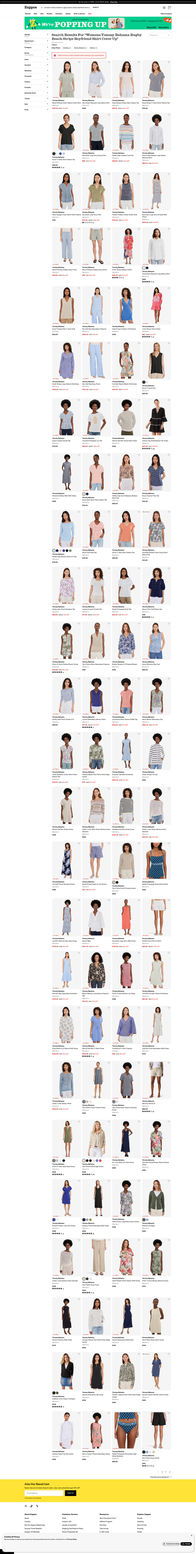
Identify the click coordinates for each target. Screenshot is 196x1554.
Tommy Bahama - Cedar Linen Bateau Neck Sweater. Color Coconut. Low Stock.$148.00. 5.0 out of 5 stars (66, 1266)
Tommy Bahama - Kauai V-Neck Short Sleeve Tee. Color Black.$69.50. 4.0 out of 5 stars (66, 141)
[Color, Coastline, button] (147, 268)
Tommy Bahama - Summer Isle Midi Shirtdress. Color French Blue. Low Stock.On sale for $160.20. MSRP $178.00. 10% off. (126, 757)
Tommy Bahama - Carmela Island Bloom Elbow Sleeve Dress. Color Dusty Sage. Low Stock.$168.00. (156, 1148)
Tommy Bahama (79, 48)
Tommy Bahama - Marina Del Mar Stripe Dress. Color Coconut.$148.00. (66, 812)
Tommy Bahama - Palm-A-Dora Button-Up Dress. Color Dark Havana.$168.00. (126, 976)
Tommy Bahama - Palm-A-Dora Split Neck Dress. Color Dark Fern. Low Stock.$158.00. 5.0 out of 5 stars (66, 1148)
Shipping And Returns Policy (72, 1528)
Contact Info (66, 1521)
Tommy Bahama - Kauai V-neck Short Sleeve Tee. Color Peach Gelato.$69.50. (126, 536)
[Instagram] (25, 1506)
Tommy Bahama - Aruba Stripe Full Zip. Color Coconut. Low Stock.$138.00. (156, 757)
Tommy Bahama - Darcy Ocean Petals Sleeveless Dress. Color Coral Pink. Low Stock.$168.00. (96, 1439)
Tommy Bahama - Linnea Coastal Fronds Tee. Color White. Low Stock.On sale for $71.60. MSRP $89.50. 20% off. (96, 592)
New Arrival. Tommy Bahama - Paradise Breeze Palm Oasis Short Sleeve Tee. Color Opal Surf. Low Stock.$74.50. (156, 536)
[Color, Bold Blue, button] (63, 550)
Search (96, 7)
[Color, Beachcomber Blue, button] (63, 153)
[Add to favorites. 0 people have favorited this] (79, 62)
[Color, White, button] (57, 153)
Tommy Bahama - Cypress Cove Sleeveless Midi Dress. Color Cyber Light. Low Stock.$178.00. (156, 1032)
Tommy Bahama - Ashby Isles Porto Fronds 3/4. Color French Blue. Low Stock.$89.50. (66, 703)
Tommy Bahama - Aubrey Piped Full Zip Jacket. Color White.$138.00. (66, 1439)
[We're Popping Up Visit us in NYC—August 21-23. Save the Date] (98, 23)
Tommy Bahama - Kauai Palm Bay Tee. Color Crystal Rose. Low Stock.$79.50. (96, 536)
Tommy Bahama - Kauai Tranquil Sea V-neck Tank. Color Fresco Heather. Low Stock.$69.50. (66, 312)
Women (92, 48)
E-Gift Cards (104, 1532)
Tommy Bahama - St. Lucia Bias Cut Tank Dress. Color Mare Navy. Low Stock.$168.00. (126, 1148)
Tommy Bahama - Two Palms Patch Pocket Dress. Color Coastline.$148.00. (96, 1088)
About (26, 1518)
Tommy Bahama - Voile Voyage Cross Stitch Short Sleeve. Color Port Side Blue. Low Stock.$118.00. (66, 198)
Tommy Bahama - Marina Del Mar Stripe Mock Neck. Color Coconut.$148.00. (126, 424)
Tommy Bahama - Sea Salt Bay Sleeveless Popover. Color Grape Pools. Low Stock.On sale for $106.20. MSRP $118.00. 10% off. (96, 312)
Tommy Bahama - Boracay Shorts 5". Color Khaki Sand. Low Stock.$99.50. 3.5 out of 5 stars (156, 1088)
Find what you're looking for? (159, 1477)
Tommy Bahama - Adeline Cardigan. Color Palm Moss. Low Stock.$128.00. (156, 1207)
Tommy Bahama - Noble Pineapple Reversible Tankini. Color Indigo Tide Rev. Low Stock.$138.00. (156, 868)
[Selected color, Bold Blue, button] (54, 1219)
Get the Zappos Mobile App (34, 1525)
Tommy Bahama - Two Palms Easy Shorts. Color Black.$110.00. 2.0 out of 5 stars (156, 1439)
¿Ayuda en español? (69, 1525)
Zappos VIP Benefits (32, 1532)
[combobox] (65, 8)
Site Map (103, 1525)
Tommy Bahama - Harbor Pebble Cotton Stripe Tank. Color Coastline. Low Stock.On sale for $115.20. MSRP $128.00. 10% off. (126, 198)
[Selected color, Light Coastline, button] (113, 1101)
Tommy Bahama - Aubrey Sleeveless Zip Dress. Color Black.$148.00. (96, 1380)
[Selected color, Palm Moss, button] (143, 1219)
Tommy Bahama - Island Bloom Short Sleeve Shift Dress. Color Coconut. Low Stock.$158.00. (126, 1266)
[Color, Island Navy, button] (57, 550)
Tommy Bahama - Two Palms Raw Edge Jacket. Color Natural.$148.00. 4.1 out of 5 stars (96, 1148)
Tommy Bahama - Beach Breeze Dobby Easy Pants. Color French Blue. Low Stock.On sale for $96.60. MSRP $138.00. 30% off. (66, 255)
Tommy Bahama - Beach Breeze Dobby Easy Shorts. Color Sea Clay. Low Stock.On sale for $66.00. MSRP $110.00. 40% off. (96, 255)
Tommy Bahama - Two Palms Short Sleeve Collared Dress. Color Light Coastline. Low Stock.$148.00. (126, 1088)
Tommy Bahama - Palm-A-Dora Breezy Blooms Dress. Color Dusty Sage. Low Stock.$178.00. (156, 1266)
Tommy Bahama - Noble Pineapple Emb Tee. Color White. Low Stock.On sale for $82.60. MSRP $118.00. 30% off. (126, 592)
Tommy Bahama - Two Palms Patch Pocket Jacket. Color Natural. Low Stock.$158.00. (126, 868)
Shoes (139, 1532)
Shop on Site (151, 27)
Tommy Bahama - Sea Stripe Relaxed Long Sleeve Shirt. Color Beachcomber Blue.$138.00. (96, 85)
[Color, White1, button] (117, 1101)
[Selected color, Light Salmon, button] (84, 494)
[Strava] (37, 1506)
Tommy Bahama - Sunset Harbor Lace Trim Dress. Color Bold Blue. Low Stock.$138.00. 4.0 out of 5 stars (66, 1207)
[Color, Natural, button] (87, 1101)
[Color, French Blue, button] (57, 1160)
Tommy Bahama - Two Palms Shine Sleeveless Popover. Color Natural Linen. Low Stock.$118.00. (96, 647)
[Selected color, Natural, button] (113, 882)
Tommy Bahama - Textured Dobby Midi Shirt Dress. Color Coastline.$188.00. (66, 479)
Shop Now (114, 2)
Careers (27, 1521)
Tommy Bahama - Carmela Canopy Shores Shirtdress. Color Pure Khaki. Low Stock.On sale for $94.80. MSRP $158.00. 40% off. (156, 976)
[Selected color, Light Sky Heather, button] (54, 550)
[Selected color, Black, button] (54, 153)
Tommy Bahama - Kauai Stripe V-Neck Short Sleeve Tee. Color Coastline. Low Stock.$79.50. (156, 85)
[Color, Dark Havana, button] (100, 1160)
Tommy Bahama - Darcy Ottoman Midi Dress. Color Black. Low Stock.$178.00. (66, 1323)
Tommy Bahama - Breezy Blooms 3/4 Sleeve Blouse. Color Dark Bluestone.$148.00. (126, 647)
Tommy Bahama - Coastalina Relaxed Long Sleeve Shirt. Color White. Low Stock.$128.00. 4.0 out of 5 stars (156, 255)
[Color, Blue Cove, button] (97, 1160)
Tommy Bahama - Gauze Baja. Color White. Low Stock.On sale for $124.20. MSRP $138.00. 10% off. (96, 923)
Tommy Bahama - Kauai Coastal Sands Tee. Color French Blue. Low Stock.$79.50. (66, 424)
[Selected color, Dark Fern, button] (54, 1160)
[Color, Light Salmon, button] (60, 550)
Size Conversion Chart (108, 1518)
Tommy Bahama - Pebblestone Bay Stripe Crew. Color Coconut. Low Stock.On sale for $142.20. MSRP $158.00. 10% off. (126, 812)
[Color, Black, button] (67, 550)
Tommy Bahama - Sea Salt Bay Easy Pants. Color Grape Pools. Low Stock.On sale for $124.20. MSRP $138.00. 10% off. (96, 368)
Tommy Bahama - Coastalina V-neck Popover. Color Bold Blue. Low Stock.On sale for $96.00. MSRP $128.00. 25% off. (126, 1032)
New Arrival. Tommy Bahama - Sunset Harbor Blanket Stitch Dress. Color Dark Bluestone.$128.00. (156, 1380)
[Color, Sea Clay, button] (90, 1219)
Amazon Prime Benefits (33, 1528)
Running (140, 1528)
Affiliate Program (106, 1521)
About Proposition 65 (70, 1532)
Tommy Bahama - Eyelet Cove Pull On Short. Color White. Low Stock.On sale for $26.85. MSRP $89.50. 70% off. (156, 923)
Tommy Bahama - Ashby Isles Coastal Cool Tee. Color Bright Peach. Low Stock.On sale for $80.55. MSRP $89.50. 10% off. (126, 141)
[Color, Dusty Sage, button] (70, 550)
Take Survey (104, 1528)
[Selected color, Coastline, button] (84, 1101)
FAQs (64, 1518)
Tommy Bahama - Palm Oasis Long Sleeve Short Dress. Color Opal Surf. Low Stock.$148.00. (126, 1207)
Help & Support (166, 14)
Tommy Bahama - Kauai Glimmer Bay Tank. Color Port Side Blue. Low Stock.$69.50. (156, 647)
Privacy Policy (72, 1539)
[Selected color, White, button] (143, 268)
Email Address (32, 1493)
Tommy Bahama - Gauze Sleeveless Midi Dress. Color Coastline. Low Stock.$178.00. (126, 1323)
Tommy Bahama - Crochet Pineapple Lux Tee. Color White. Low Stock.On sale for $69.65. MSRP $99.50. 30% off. (96, 424)
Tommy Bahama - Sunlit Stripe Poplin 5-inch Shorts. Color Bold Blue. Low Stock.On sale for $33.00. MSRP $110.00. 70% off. (96, 868)
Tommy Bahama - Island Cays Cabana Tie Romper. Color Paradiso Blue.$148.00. (126, 312)
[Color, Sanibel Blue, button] (60, 153)
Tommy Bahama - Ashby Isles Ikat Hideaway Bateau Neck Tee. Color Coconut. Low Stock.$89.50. (126, 479)
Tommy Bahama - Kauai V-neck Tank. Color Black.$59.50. (156, 368)
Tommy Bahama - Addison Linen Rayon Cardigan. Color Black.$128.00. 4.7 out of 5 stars (66, 1380)
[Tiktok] (31, 1506)
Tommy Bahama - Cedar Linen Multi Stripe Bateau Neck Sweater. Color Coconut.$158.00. (96, 812)
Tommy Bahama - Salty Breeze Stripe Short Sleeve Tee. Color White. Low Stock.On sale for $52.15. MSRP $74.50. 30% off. (126, 85)
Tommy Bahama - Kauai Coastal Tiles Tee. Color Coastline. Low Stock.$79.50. (156, 479)
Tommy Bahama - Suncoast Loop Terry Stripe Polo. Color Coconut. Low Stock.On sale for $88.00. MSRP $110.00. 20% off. (96, 141)
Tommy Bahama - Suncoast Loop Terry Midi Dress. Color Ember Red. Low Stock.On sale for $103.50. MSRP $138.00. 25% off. (126, 923)
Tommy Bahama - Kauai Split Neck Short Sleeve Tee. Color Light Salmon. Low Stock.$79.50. (96, 479)
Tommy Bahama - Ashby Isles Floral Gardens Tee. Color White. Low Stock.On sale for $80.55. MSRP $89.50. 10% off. (66, 592)
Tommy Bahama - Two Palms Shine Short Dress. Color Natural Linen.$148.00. (156, 1323)
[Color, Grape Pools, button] (147, 1219)
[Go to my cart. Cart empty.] (169, 8)
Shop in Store (164, 27)
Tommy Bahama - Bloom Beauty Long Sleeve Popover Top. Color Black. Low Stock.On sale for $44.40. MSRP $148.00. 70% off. (96, 976)
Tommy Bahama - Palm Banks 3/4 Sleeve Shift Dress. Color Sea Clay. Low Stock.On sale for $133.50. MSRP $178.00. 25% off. (66, 1032)
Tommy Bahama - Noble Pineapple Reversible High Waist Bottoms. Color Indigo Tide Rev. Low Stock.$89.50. (126, 1439)
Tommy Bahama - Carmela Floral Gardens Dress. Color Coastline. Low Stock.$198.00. (66, 868)
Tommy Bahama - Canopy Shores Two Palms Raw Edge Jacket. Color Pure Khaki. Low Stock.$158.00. (96, 1323)
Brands (140, 1518)
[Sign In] (164, 8)
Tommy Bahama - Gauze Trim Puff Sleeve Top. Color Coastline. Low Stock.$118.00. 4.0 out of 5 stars (156, 592)
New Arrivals (142, 1525)
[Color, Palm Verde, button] (57, 1393)
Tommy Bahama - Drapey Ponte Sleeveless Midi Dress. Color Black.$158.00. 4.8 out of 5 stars (96, 1207)
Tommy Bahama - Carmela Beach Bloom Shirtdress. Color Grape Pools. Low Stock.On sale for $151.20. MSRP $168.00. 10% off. (126, 368)
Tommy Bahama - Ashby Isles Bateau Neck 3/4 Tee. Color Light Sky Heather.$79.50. (66, 536)
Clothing (66, 48)
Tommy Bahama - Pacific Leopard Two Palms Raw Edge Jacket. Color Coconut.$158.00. (126, 1380)
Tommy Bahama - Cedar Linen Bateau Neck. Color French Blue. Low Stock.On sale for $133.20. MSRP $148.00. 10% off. (66, 1088)
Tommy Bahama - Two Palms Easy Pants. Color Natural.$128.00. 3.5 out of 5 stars (96, 1266)
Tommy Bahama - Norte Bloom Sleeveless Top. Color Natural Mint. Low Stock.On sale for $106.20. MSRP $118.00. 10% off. (156, 703)
